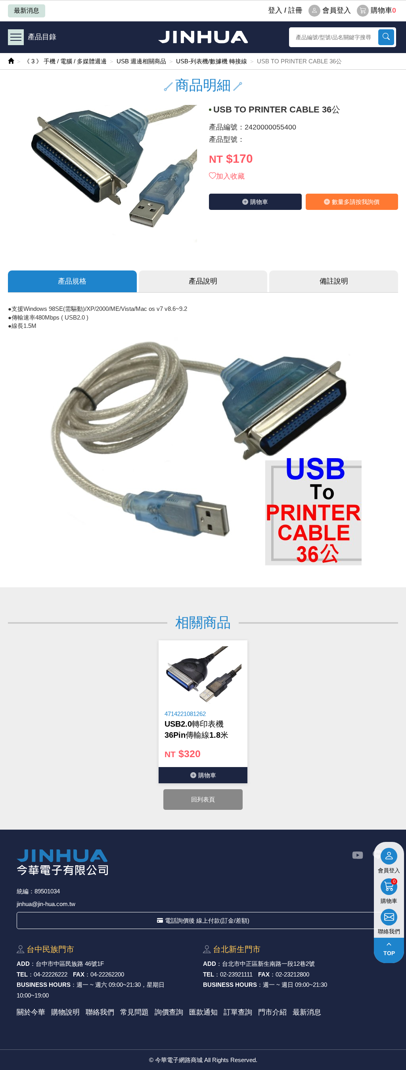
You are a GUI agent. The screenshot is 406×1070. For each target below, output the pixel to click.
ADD (23, 963)
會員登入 (336, 10)
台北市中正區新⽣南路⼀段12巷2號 (268, 963)
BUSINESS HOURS (44, 984)
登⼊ (275, 10)
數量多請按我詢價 (355, 201)
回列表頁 (203, 799)
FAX (78, 974)
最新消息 (26, 10)
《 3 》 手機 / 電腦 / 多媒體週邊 (65, 61)
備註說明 (334, 281)
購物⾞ (259, 201)
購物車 (383, 10)
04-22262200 (107, 974)
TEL (22, 974)
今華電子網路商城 (203, 37)
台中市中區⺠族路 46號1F (70, 963)
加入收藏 (230, 176)
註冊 (295, 10)
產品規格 (72, 281)
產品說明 (203, 281)
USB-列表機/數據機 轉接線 (211, 61)
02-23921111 (236, 974)
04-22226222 (50, 974)
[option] (203, 711)
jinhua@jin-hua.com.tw (46, 904)
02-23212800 (292, 974)
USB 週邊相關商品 (141, 61)
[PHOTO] (102, 176)
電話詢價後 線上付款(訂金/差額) (207, 920)
